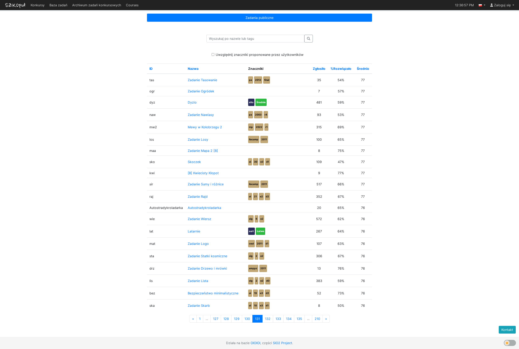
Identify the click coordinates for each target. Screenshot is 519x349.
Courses (132, 5)
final (266, 79)
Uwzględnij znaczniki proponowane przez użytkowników (259, 55)
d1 (267, 161)
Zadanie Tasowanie (202, 80)
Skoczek (194, 162)
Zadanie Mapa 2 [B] (203, 151)
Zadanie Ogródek (201, 91)
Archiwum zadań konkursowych (96, 5)
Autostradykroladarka (204, 208)
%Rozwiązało (340, 69)
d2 (267, 196)
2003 (258, 114)
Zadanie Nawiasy (201, 115)
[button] (482, 5)
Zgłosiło (319, 69)
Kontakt (507, 330)
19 (255, 293)
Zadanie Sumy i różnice (206, 184)
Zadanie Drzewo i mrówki (207, 268)
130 (247, 319)
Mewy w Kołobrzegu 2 (205, 127)
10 (255, 305)
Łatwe (260, 231)
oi (250, 161)
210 (317, 319)
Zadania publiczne (259, 18)
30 (255, 161)
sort (251, 231)
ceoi (251, 243)
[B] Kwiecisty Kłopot (203, 173)
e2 (261, 196)
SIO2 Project (282, 343)
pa (250, 79)
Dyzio (192, 102)
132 (267, 319)
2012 (258, 79)
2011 (264, 139)
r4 (266, 114)
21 (255, 196)
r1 (266, 127)
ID (151, 69)
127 (215, 319)
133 (278, 319)
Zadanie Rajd (198, 196)
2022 (259, 127)
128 (226, 319)
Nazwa (193, 69)
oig (251, 218)
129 (236, 319)
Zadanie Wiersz (199, 219)
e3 (261, 161)
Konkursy (38, 5)
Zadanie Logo (198, 244)
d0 (267, 280)
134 (289, 319)
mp (251, 127)
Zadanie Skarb (199, 306)
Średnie (261, 102)
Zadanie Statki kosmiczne (207, 256)
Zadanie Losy (198, 139)
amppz (253, 268)
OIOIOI (255, 343)
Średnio (363, 69)
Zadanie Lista (198, 281)
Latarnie (194, 231)
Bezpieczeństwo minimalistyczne (213, 293)
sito (251, 102)
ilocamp (253, 139)
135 (299, 319)
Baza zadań (58, 5)
